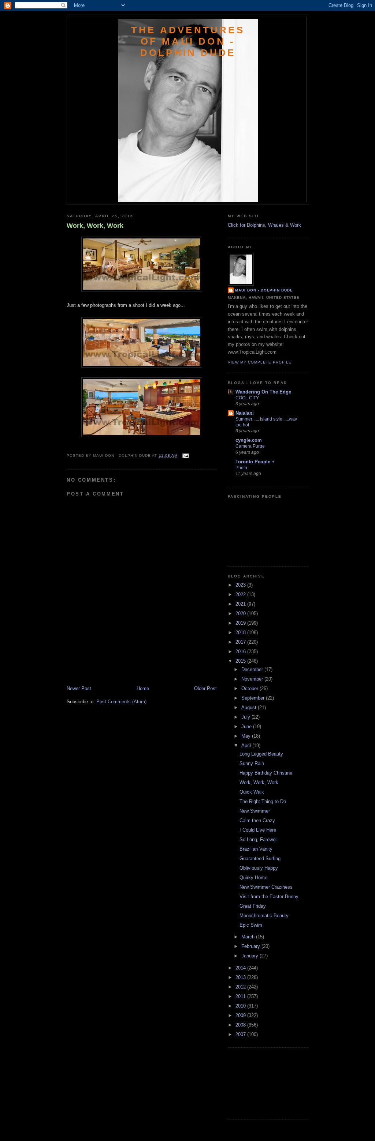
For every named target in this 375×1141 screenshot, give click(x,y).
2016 (241, 651)
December (252, 669)
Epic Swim (251, 925)
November (252, 679)
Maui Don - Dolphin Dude (264, 290)
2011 (241, 996)
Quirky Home (253, 877)
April (246, 745)
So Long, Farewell (259, 839)
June (247, 726)
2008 (241, 1025)
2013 (241, 977)
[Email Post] (184, 455)
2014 (241, 968)
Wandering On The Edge (263, 392)
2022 (241, 594)
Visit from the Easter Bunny (269, 896)
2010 (241, 1006)
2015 (241, 661)
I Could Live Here (258, 830)
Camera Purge (250, 446)
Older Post (205, 688)
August (249, 707)
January (250, 956)
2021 (241, 604)
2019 (241, 623)
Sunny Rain (252, 763)
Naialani (244, 413)
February (251, 946)
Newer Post (79, 688)
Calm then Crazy (257, 820)
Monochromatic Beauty (264, 915)
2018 (241, 632)
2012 (241, 987)
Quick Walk (252, 792)
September (253, 698)
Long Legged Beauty (261, 754)
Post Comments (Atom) (121, 701)
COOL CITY (247, 397)
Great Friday (253, 906)
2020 (241, 613)
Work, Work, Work (95, 225)
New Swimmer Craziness (266, 887)
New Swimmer (255, 811)
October (250, 688)
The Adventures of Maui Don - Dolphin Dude (188, 41)
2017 (241, 642)
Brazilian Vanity (256, 849)
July (246, 717)
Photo (241, 467)
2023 (241, 585)
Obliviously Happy (259, 868)
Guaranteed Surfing (260, 858)
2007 (241, 1034)
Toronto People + (255, 461)
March (248, 936)
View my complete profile (260, 362)
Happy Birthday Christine (266, 773)
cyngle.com (248, 440)
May (246, 736)
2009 (241, 1015)
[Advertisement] (109, 669)
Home (143, 688)
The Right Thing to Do (263, 801)
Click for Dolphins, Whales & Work (264, 225)
